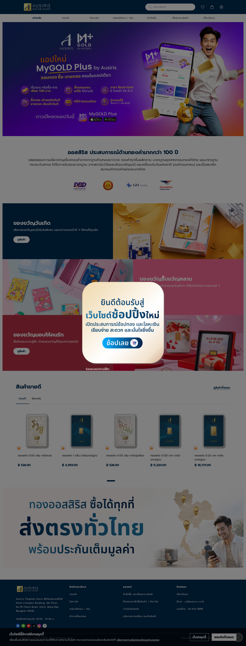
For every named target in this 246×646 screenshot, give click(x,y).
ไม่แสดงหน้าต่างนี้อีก (97, 369)
